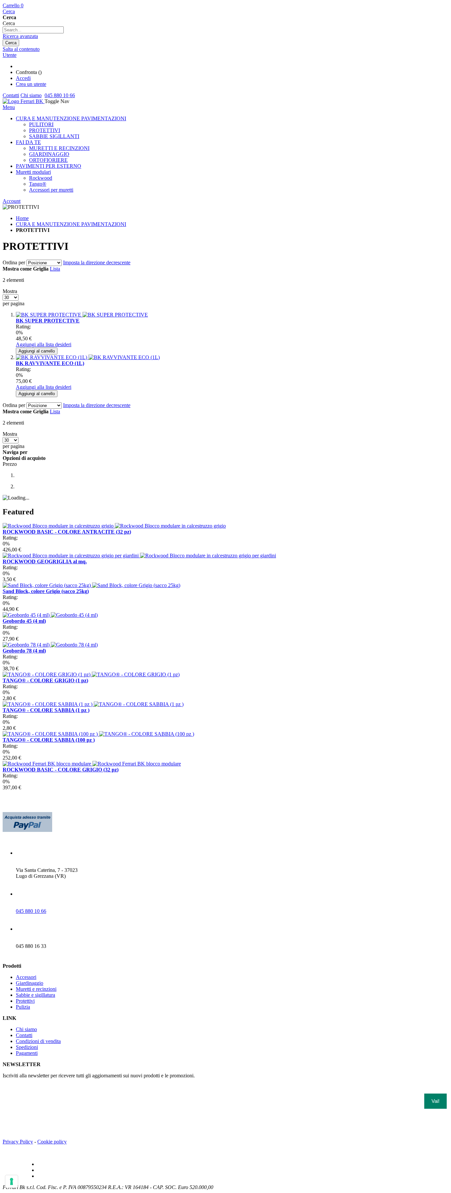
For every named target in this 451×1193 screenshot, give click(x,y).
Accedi (23, 78)
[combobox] (33, 29)
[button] (43, 344)
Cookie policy (52, 1141)
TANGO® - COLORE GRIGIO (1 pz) (45, 680)
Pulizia (23, 1007)
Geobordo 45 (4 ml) (24, 621)
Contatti (11, 95)
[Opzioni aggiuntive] (27, 830)
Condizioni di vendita (38, 1041)
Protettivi (25, 1001)
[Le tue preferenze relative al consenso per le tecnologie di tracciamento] (11, 1181)
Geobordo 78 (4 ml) (24, 650)
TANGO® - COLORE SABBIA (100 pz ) (49, 740)
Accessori (26, 977)
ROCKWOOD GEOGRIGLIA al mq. (45, 561)
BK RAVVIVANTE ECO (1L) (50, 363)
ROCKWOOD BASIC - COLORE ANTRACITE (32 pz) (67, 532)
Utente (10, 55)
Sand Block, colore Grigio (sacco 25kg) (46, 591)
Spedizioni (27, 1047)
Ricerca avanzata (20, 36)
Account (11, 201)
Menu (9, 107)
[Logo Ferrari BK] (24, 101)
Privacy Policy (18, 1141)
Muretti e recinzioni (36, 989)
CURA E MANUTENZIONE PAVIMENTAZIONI (71, 224)
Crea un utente (31, 84)
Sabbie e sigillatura (35, 995)
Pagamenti (27, 1053)
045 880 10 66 (60, 95)
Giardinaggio (29, 983)
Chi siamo (31, 95)
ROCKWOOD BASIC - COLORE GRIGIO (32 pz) (61, 769)
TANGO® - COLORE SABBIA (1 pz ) (46, 710)
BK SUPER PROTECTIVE (48, 320)
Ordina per (14, 262)
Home (22, 218)
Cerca (9, 11)
